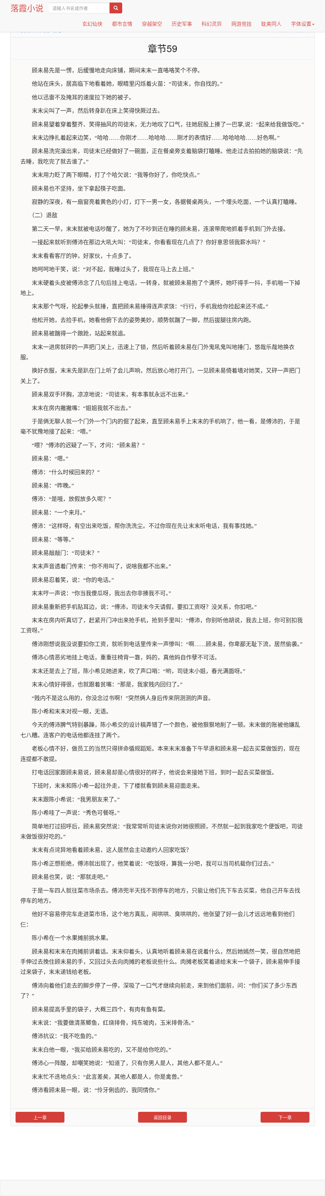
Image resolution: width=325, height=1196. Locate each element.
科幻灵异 (212, 23)
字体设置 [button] (301, 23)
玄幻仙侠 (92, 23)
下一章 (285, 1117)
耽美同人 (271, 23)
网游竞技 (241, 23)
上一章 (40, 1117)
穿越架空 (152, 23)
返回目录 (162, 1117)
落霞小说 (26, 8)
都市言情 (122, 23)
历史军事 (182, 23)
